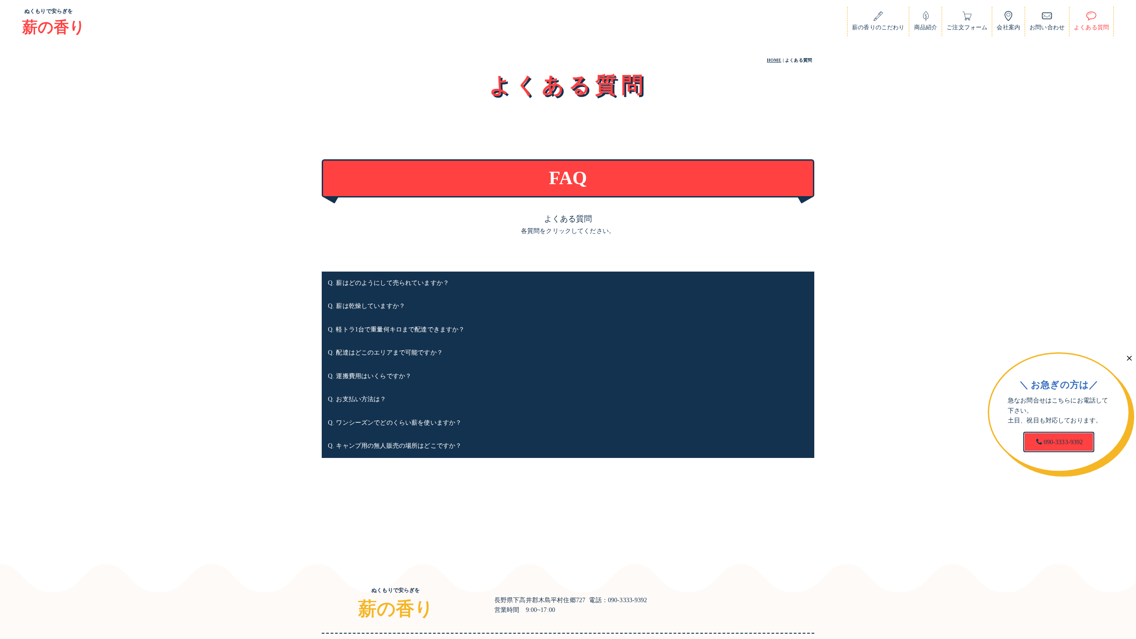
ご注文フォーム (967, 27)
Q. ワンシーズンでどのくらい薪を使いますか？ (395, 422)
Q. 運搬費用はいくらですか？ (369, 376)
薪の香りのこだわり (878, 27)
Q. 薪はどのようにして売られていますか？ (388, 283)
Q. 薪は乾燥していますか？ (366, 306)
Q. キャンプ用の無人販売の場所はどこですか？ (395, 445)
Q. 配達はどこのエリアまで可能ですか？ (385, 352)
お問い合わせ (1047, 27)
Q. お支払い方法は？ (357, 399)
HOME (774, 60)
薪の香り (54, 27)
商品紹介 (926, 27)
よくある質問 (1091, 27)
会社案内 (1008, 27)
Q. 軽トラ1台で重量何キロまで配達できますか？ (396, 329)
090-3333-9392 (1063, 442)
